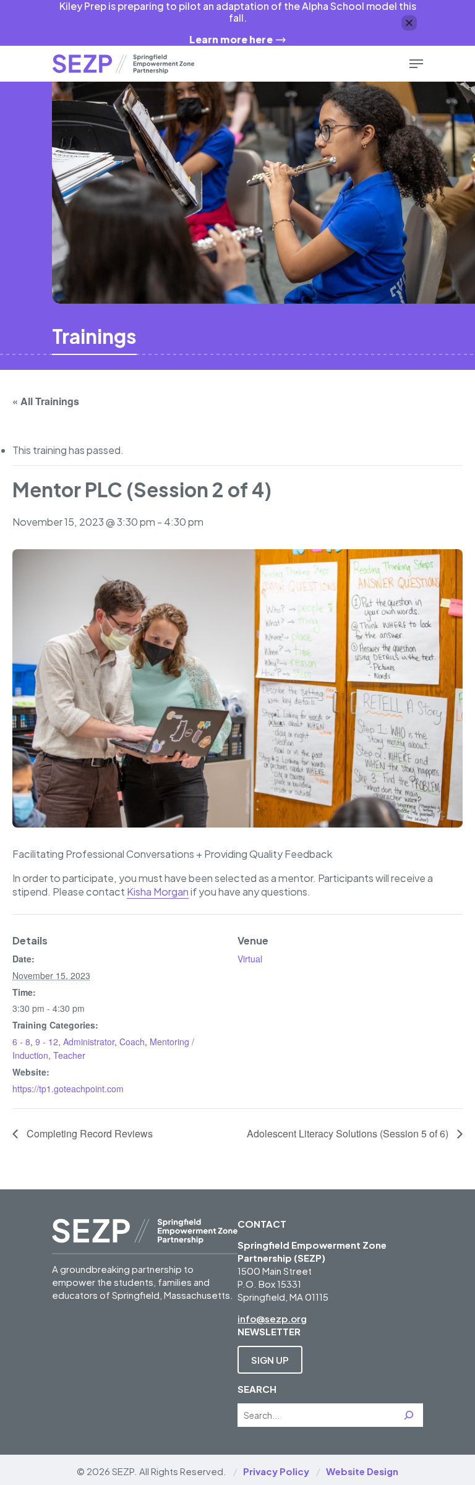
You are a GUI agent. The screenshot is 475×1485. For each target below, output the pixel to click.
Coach (132, 1041)
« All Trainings (45, 401)
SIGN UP (270, 1360)
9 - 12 (46, 1041)
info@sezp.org (272, 1318)
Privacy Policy (276, 1471)
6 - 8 (21, 1041)
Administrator (88, 1041)
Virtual (250, 958)
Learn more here (230, 39)
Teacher (69, 1055)
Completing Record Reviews (88, 1133)
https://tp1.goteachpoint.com (68, 1088)
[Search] (409, 1415)
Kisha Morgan (158, 891)
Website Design (362, 1471)
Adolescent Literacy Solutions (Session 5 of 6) (349, 1133)
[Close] (409, 22)
